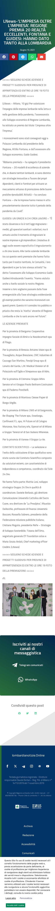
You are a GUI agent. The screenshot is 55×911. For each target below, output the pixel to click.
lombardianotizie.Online (28, 755)
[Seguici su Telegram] (24, 766)
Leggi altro (11, 898)
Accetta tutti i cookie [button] (15, 905)
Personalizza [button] (26, 898)
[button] (4, 57)
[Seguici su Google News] (40, 766)
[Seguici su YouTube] (48, 766)
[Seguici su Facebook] (8, 766)
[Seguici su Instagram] (32, 766)
